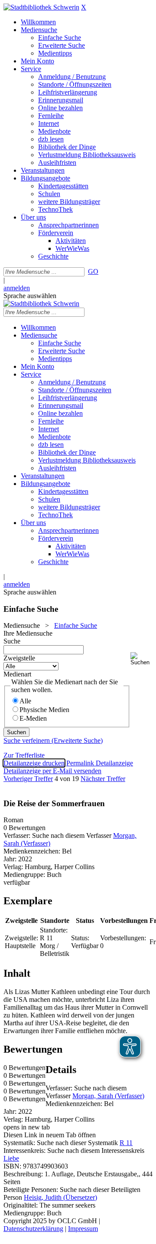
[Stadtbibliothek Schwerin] (41, 7)
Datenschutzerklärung (33, 1228)
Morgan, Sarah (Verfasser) (108, 1096)
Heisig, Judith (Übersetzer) (60, 1197)
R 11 (126, 1142)
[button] (141, 659)
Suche (11, 641)
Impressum (83, 1228)
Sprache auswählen (29, 295)
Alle (25, 701)
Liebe (11, 1158)
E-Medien (33, 718)
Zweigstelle (19, 658)
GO (93, 271)
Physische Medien (44, 709)
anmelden (16, 288)
